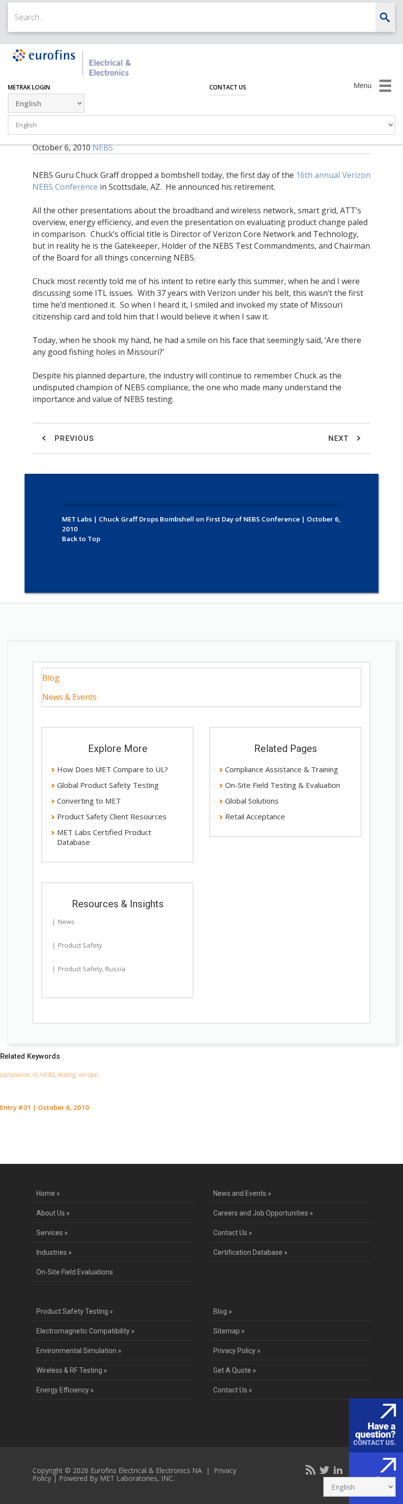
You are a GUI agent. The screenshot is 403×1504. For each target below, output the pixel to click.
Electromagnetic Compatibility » (85, 1331)
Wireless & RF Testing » (71, 1370)
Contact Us (227, 87)
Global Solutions (252, 801)
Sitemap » (229, 1331)
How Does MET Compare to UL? (112, 769)
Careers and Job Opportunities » (263, 1213)
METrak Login (29, 87)
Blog (50, 677)
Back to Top (81, 538)
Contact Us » (232, 1233)
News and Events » (242, 1193)
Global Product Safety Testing (108, 785)
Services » (52, 1233)
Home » (48, 1193)
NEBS (102, 147)
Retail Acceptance (255, 816)
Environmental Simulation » (78, 1351)
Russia (115, 968)
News (66, 921)
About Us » (53, 1213)
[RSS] (311, 1470)
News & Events (69, 697)
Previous (73, 438)
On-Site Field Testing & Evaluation (282, 785)
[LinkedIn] (338, 1470)
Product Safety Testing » (74, 1311)
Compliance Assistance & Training (281, 769)
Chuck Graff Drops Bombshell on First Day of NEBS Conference (199, 519)
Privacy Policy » (236, 1351)
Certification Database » (250, 1252)
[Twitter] (324, 1470)
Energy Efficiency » (65, 1390)
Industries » (54, 1252)
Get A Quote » (234, 1370)
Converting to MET (89, 801)
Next (339, 438)
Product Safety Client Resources (112, 816)
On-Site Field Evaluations (74, 1272)
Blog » (222, 1311)
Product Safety (80, 945)
